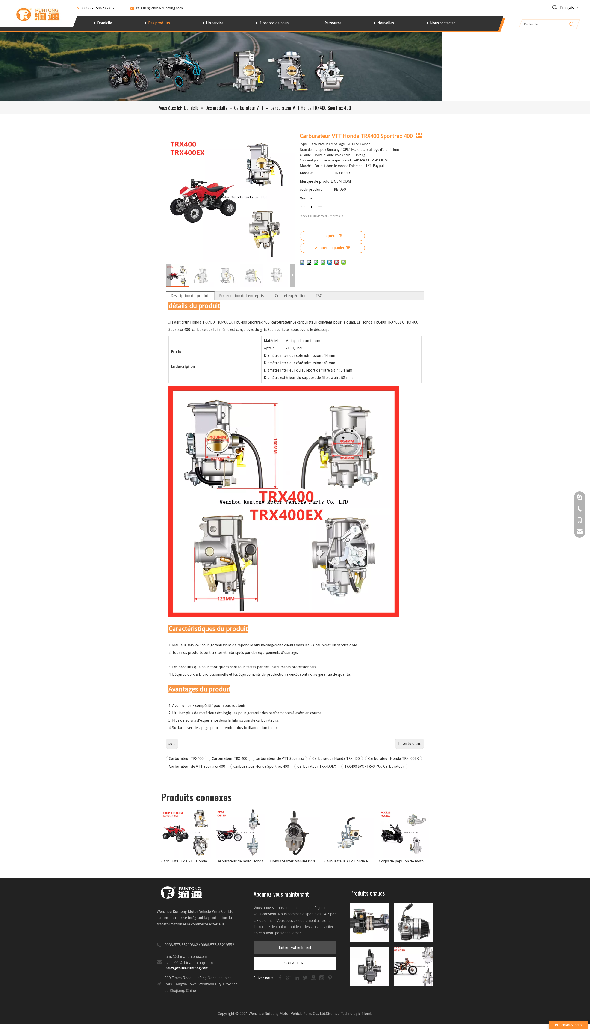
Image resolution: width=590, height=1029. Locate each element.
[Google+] (289, 977)
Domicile (104, 23)
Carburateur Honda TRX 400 (336, 758)
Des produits (159, 23)
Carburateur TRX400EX (316, 766)
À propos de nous (274, 23)
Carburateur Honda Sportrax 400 (261, 766)
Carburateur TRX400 (186, 758)
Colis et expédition (290, 296)
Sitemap (333, 1013)
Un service (214, 23)
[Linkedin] (297, 977)
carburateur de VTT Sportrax (280, 758)
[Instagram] (322, 977)
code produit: (311, 189)
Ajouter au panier (330, 248)
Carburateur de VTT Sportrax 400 (197, 766)
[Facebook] (281, 977)
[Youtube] (314, 977)
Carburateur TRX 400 (229, 758)
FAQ (319, 296)
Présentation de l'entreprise (242, 296)
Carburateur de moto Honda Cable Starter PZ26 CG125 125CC (186, 861)
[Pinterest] (330, 977)
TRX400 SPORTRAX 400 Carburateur (374, 766)
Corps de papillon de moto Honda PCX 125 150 (349, 861)
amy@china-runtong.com (186, 956)
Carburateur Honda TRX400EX (393, 758)
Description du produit (190, 296)
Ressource (333, 23)
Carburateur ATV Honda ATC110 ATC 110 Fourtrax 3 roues (295, 861)
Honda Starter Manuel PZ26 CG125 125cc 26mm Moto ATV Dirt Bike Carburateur (241, 861)
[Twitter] (305, 977)
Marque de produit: (316, 181)
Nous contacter (442, 23)
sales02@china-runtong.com (159, 8)
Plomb (367, 1013)
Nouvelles (385, 23)
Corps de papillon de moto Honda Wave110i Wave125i (404, 861)
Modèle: (306, 173)
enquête (329, 236)
